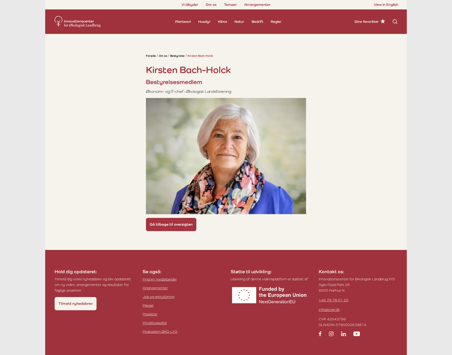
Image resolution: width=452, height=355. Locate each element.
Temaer (230, 5)
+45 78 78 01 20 (333, 300)
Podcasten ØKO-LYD (160, 332)
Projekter (150, 314)
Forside (151, 55)
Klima (222, 22)
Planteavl (183, 22)
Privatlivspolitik (155, 323)
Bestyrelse (177, 55)
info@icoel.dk (329, 310)
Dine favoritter (367, 22)
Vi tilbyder (190, 5)
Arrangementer (257, 5)
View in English (386, 5)
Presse (148, 305)
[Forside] (78, 21)
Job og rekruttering (158, 297)
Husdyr (204, 22)
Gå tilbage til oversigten (171, 224)
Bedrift (257, 22)
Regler (276, 22)
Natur (239, 22)
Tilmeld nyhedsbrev (75, 303)
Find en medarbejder (160, 279)
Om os (211, 5)
